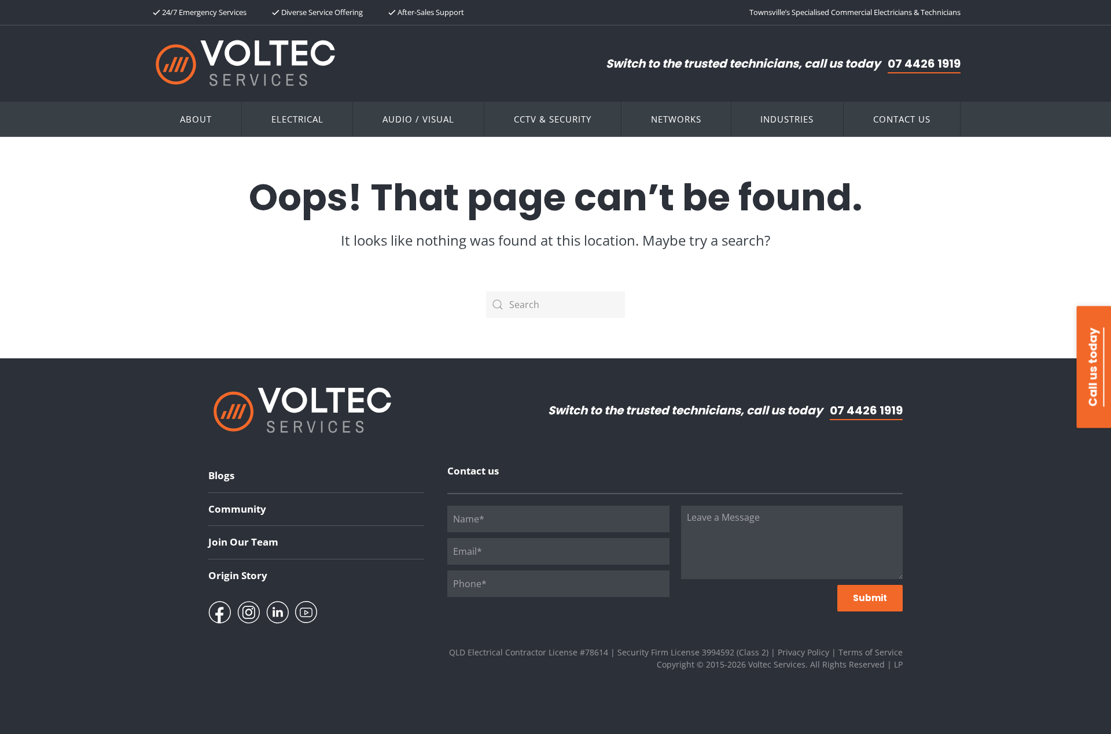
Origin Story (237, 575)
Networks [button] (676, 119)
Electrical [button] (297, 119)
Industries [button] (787, 119)
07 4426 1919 (924, 63)
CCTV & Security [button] (552, 119)
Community (237, 509)
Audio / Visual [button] (418, 119)
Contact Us (901, 119)
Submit (870, 598)
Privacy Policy (803, 652)
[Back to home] (245, 63)
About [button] (196, 119)
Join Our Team (243, 541)
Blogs (221, 475)
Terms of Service (870, 652)
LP (898, 664)
